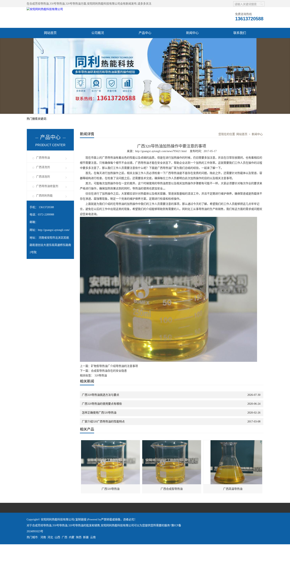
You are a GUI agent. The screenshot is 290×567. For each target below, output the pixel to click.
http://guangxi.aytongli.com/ (54, 252)
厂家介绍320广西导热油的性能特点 (103, 444)
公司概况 (97, 33)
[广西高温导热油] (233, 465)
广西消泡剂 (43, 199)
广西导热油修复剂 (47, 208)
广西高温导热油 (232, 511)
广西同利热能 (44, 218)
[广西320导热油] (110, 465)
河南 (43, 560)
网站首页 (50, 33)
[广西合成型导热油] (171, 465)
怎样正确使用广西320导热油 (99, 435)
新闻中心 (192, 33)
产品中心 (145, 33)
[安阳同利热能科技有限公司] (45, 9)
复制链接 (80, 542)
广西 (64, 560)
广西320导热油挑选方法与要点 (100, 417)
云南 (93, 560)
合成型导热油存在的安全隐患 (109, 393)
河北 (50, 560)
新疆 (86, 560)
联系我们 (239, 33)
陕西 (78, 560)
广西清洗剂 (43, 189)
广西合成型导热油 (172, 511)
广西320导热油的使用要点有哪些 (102, 426)
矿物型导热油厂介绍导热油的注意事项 (114, 388)
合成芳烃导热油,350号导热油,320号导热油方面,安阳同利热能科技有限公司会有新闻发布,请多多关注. (90, 3)
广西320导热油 (111, 511)
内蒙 (71, 560)
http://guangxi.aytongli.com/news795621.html (161, 173)
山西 (57, 560)
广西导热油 (43, 180)
